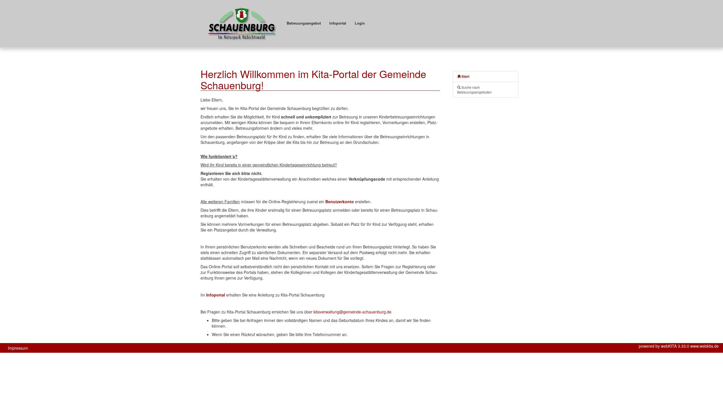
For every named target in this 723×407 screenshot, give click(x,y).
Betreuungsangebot (304, 23)
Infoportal (337, 23)
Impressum (18, 348)
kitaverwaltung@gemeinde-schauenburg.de (352, 312)
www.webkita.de (704, 346)
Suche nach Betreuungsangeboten (474, 89)
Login (360, 23)
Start (465, 76)
